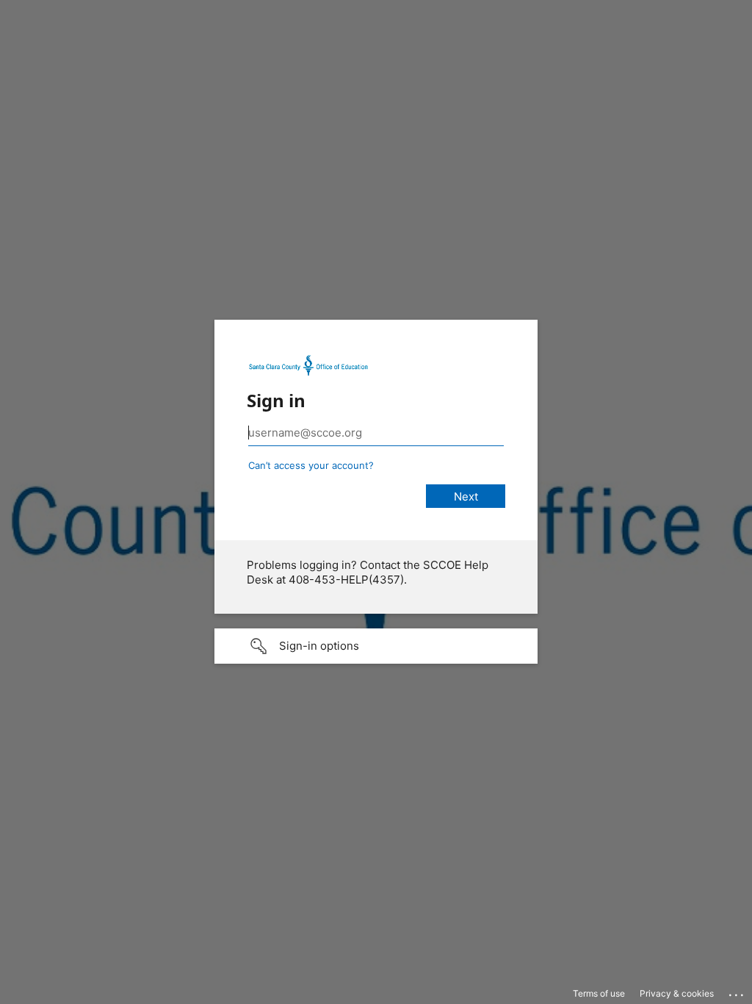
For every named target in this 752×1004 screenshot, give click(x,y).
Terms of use (599, 993)
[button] (376, 646)
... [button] (737, 991)
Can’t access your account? (311, 465)
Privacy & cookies (677, 993)
